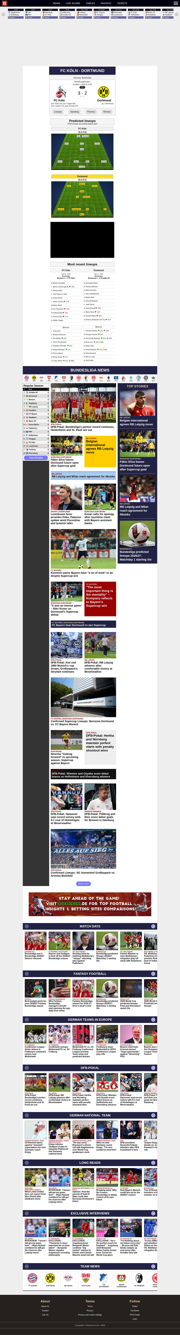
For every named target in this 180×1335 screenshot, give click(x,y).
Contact (45, 1310)
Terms (90, 1306)
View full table (36, 458)
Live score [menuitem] (73, 3)
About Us (45, 1306)
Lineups (58, 112)
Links (135, 1319)
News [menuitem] (56, 3)
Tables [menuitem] (90, 3)
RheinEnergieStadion (82, 82)
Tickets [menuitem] (122, 3)
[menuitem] (26, 3)
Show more (83, 884)
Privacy (90, 1310)
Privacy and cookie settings (90, 1315)
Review (107, 112)
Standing (74, 112)
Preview (91, 112)
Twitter (135, 1306)
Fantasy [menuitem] (106, 3)
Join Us (45, 1315)
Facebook (135, 1310)
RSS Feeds (135, 1315)
